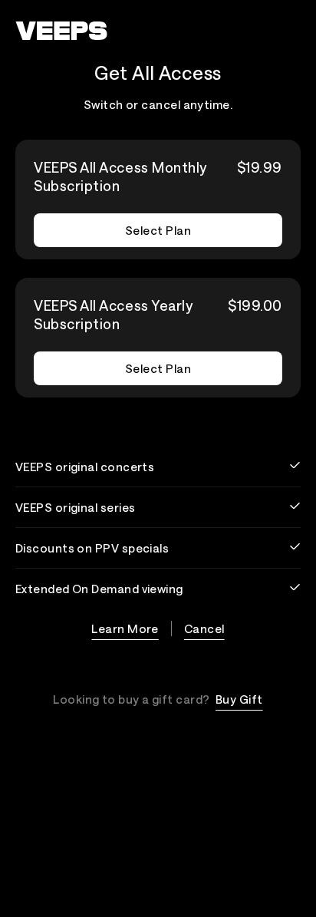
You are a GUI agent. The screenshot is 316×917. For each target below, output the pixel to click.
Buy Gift (239, 699)
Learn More (125, 628)
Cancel (204, 628)
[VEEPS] (61, 30)
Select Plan (158, 230)
